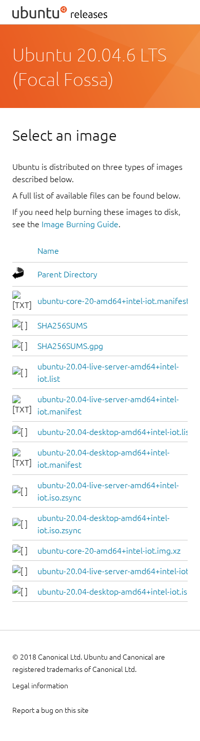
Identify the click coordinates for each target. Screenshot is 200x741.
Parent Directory (67, 274)
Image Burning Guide (80, 224)
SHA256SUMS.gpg (70, 346)
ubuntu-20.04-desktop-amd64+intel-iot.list (114, 432)
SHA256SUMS (62, 325)
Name (48, 250)
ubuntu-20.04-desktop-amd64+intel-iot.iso (114, 591)
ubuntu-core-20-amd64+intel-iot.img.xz (109, 550)
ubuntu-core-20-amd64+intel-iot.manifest (113, 301)
